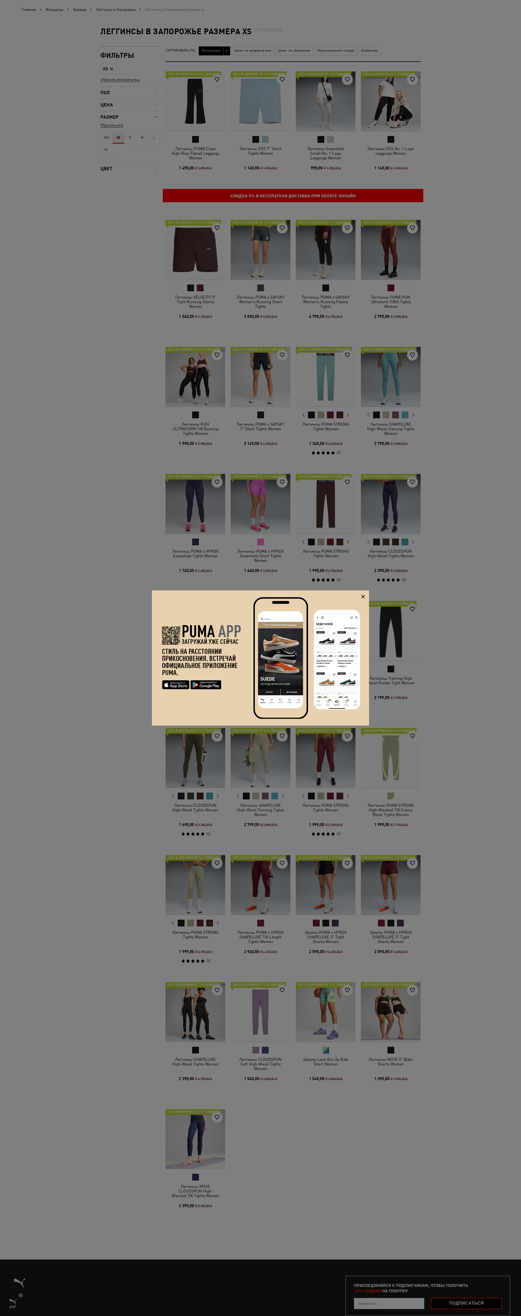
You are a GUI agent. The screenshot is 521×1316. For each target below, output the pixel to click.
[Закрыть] (363, 596)
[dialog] (260, 658)
